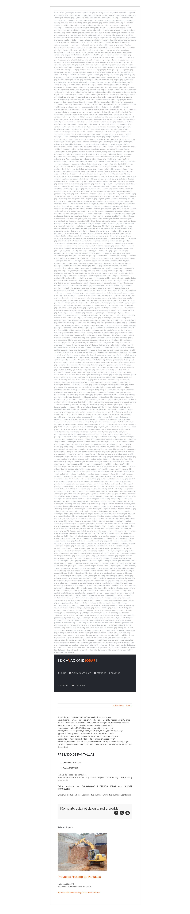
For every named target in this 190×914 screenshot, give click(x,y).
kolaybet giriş (108, 568)
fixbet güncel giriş (113, 70)
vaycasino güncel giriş (116, 65)
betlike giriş (67, 397)
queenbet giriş (85, 613)
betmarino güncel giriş (96, 87)
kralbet (61, 13)
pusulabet (97, 67)
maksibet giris (99, 209)
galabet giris (106, 268)
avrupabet (127, 154)
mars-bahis (108, 625)
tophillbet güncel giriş (126, 199)
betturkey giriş (129, 75)
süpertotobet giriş (104, 206)
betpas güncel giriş (61, 62)
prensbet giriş (112, 434)
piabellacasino (80, 593)
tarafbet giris (95, 94)
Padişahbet (58, 409)
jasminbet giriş (82, 419)
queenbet (130, 568)
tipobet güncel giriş (124, 127)
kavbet (63, 102)
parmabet (79, 204)
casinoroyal (98, 263)
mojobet (83, 427)
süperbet (103, 50)
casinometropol (70, 122)
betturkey (80, 122)
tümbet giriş (76, 127)
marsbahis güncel (60, 38)
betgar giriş (67, 320)
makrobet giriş (59, 77)
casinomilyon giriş (75, 528)
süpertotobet (93, 124)
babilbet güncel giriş (71, 25)
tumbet (82, 209)
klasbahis (102, 409)
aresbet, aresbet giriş (89, 424)
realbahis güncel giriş (61, 129)
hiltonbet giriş (112, 444)
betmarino (106, 33)
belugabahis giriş (64, 340)
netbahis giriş (93, 161)
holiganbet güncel (112, 137)
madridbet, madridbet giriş (83, 67)
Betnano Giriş (59, 496)
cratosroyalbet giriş (109, 40)
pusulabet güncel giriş (90, 107)
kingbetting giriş (116, 536)
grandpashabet (75, 85)
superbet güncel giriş (92, 305)
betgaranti (103, 65)
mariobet (57, 117)
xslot (113, 92)
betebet (132, 139)
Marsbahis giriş (59, 417)
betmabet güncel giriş (62, 620)
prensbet (90, 132)
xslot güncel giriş (83, 221)
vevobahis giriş (82, 278)
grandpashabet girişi (77, 179)
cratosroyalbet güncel (122, 114)
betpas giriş (89, 189)
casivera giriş (102, 469)
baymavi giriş (86, 625)
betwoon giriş (114, 256)
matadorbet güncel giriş (74, 293)
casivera (117, 402)
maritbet (107, 382)
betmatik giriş (127, 82)
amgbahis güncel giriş (121, 38)
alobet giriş (74, 42)
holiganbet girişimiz (112, 20)
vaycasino (97, 15)
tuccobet (108, 598)
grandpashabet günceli (62, 618)
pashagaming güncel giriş (121, 516)
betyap (83, 70)
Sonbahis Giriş (111, 328)
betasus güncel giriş (127, 161)
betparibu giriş (116, 310)
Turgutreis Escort (110, 330)
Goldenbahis (81, 75)
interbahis (115, 161)
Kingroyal (65, 206)
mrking (115, 62)
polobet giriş (98, 543)
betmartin (86, 216)
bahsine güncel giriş (74, 318)
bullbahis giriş (83, 350)
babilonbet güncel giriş (114, 595)
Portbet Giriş (122, 605)
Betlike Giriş (112, 409)
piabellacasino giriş (95, 35)
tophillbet (130, 152)
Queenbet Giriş (114, 107)
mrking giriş (94, 28)
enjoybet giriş (107, 184)
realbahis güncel (72, 77)
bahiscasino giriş (69, 419)
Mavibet (126, 144)
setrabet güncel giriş (123, 241)
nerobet (86, 28)
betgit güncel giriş (129, 355)
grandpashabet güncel (120, 637)
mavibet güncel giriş (75, 600)
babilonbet (129, 486)
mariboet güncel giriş (72, 109)
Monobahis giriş (72, 585)
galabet (78, 52)
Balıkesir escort (109, 630)
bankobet (104, 94)
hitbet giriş (89, 18)
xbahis (87, 94)
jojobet (122, 109)
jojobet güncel (71, 474)
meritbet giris (120, 23)
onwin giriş (68, 67)
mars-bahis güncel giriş (66, 226)
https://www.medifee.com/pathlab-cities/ (101, 181)
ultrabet (101, 52)
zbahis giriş (70, 92)
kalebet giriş (127, 191)
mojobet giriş (76, 618)
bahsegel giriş (94, 231)
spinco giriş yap (75, 561)
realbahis (119, 92)
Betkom (74, 40)
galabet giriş (123, 139)
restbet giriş (119, 15)
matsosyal (85, 325)
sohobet (129, 62)
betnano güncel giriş (114, 405)
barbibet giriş (119, 457)
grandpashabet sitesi (65, 603)
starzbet (121, 45)
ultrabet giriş (127, 142)
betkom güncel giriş (74, 243)
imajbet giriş (69, 52)
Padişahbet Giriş (64, 166)
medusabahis (59, 52)
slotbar (79, 28)
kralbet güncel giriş (124, 124)
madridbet (132, 290)
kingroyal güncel (122, 47)
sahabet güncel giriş (103, 92)
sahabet (87, 40)
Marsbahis (124, 223)
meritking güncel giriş (83, 23)
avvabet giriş (131, 109)
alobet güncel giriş (99, 159)
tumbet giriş (120, 238)
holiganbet (114, 13)
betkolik (82, 102)
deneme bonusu (94, 47)
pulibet (70, 236)
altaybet (63, 174)
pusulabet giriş (63, 35)
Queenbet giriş (59, 152)
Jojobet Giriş (95, 528)
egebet (90, 75)
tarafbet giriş (58, 216)
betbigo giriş (105, 499)
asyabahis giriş (73, 271)
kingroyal (119, 102)
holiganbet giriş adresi (118, 345)
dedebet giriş (78, 144)
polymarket (111, 447)
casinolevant (63, 184)
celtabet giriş (120, 57)
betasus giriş (77, 320)
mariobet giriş (59, 55)
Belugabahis (64, 643)
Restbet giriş (68, 506)
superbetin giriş (66, 70)
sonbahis (115, 352)
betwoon (66, 303)
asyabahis (70, 637)
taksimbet (97, 18)
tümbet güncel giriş (101, 119)
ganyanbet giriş (113, 50)
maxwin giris (62, 271)
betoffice (57, 206)
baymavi (69, 246)
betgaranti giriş (105, 82)
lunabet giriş (88, 20)
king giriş (81, 360)
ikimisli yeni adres (79, 647)
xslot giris (90, 298)
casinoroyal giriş (96, 142)
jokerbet (100, 169)
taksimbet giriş (63, 429)
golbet (62, 474)
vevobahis (74, 112)
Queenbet (79, 20)
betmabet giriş (113, 67)
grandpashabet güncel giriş (64, 194)
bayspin (71, 652)
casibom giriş (63, 15)
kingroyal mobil (119, 625)
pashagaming (59, 109)
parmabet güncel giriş (87, 253)
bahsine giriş (124, 94)
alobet (84, 52)
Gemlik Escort (80, 541)
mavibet (122, 62)
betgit (100, 114)
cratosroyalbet (76, 129)
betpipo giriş (58, 531)
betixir (109, 55)
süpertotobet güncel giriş (125, 466)
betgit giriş (127, 236)
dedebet (92, 60)
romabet (78, 13)
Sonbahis (129, 397)
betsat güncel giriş (94, 164)
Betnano (57, 318)
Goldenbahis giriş (124, 166)
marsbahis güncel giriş (94, 233)
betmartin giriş (59, 246)
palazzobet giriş (100, 280)
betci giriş (73, 256)
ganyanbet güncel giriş (86, 524)
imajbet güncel (76, 55)
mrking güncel (107, 412)
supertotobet (121, 28)
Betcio (70, 38)
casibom (112, 28)
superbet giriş (101, 236)
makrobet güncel (83, 628)
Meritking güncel (99, 55)
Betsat (97, 129)
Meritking (66, 171)
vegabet (61, 595)
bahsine (133, 67)
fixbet (56, 13)
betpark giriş (98, 75)
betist (67, 233)
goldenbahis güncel (104, 355)
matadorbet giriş (60, 65)
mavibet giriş (106, 176)
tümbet (101, 518)
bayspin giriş (131, 506)
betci (68, 501)
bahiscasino (125, 137)
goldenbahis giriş (89, 13)
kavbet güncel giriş (76, 184)
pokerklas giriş (125, 233)
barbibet (67, 134)
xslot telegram (115, 174)
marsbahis (122, 13)
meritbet (57, 147)
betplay (104, 90)
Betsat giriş (104, 238)
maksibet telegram (109, 422)
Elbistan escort (77, 273)
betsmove (105, 605)
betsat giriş (106, 18)
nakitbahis (130, 20)
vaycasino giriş (109, 35)
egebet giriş (121, 449)
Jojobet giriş (122, 181)
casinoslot (119, 504)
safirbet (126, 159)
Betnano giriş (98, 42)
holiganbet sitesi (81, 92)
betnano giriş (120, 171)
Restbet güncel (59, 613)
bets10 (102, 196)
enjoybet (57, 176)
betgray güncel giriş (91, 357)
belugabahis (74, 427)
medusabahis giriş (105, 251)
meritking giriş (60, 107)
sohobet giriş (58, 392)
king (55, 20)
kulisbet (93, 171)
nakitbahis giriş (72, 82)
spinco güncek (98, 243)
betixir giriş (123, 514)
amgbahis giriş (124, 149)
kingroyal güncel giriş (118, 347)
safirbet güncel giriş (97, 387)
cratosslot (57, 209)
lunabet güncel (118, 194)
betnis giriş (110, 372)
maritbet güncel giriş (72, 504)
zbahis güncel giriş (61, 23)
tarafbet (89, 42)
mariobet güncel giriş (91, 38)
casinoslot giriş (59, 159)
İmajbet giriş (87, 55)
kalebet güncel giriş (88, 553)
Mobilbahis (123, 442)
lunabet (100, 85)
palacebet (98, 395)
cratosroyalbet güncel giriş (119, 25)
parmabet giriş (92, 72)
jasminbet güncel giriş (85, 531)
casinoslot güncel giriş (116, 97)
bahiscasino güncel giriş (63, 114)
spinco (132, 94)
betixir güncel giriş (79, 568)
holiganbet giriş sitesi (85, 280)
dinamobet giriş (113, 223)
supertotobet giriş (77, 382)
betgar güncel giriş (85, 97)
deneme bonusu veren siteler (125, 90)
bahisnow (98, 189)
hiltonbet (99, 335)
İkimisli (114, 395)
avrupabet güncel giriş (78, 164)
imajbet (103, 77)
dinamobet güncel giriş (96, 452)
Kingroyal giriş (117, 248)
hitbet (125, 325)
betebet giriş (76, 340)
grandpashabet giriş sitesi (96, 526)
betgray (76, 70)
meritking (129, 60)
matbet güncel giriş (85, 15)
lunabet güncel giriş (61, 85)
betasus (108, 52)
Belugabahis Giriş (104, 248)
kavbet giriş (78, 80)
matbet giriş (78, 38)
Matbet (60, 94)
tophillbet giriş (96, 33)
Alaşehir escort (116, 593)
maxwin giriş (62, 20)
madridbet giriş (75, 35)
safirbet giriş (94, 486)
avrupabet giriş (125, 55)
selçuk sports (93, 50)
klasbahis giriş (63, 365)
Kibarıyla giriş (125, 382)
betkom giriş (129, 201)
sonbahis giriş (112, 149)
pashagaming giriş (84, 211)
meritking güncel (102, 13)
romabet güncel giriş (122, 42)
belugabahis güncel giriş (113, 357)
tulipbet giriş (94, 82)
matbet (71, 23)
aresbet (101, 211)
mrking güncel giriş (87, 62)
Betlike (56, 461)
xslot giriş (82, 263)
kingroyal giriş (108, 30)
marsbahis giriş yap (125, 330)
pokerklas (102, 300)
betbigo (116, 541)
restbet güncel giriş (94, 647)
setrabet (72, 20)
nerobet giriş (124, 50)
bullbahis (85, 142)
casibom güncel (81, 154)
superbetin (65, 347)
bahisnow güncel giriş (69, 350)
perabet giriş (110, 196)
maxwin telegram (116, 144)
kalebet (82, 42)
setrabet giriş (58, 28)
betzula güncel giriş (120, 87)
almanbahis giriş (109, 449)
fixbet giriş (69, 80)
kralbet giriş (116, 18)
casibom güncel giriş (61, 57)
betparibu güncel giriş (79, 47)
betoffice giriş (89, 290)
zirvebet (117, 30)
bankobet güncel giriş (79, 248)
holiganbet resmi (78, 199)
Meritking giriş (92, 251)
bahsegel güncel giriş (94, 449)
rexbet (115, 189)
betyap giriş (64, 395)
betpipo (117, 169)
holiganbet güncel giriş (106, 102)
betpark (89, 112)
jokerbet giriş (86, 127)
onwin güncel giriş (114, 231)
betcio (84, 35)
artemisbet (58, 204)
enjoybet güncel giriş (104, 194)
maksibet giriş (59, 228)
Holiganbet (95, 556)
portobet (103, 154)
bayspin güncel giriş (126, 273)
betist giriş (69, 228)
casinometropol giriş (61, 219)
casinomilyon (101, 293)
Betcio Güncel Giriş (96, 57)
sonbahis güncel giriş (89, 595)
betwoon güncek (125, 558)
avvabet (67, 283)
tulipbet (118, 323)
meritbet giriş (65, 186)
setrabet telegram (60, 104)
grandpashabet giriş (62, 112)
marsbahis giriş (130, 15)
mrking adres (58, 471)
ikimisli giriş (59, 18)
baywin (80, 310)
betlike (63, 236)
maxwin (78, 107)
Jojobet (94, 216)
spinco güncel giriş (109, 60)
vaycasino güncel (70, 124)
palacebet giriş (85, 159)
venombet (57, 164)
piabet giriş (74, 157)
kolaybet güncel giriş (95, 109)
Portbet (121, 189)
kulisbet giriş (104, 124)
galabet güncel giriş (89, 85)
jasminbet (127, 206)
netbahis (89, 313)
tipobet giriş (130, 315)
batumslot (85, 45)
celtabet (85, 114)
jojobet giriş (70, 13)
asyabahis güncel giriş (103, 62)
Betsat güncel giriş (128, 30)
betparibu (57, 367)
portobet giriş (97, 23)
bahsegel (107, 610)
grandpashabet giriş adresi (93, 283)
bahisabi (97, 80)
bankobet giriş (127, 618)
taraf (86, 144)
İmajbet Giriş (89, 382)
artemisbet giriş (109, 100)
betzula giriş (120, 35)
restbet (82, 25)
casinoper (118, 142)
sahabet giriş (75, 30)
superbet (105, 273)
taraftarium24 (74, 62)
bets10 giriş (125, 174)
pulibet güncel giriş (106, 397)
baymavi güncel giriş (75, 469)
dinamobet (85, 171)
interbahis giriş (68, 189)
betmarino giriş (94, 77)
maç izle (82, 112)
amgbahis (106, 509)
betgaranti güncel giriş (70, 405)
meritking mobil (73, 489)
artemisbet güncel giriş (79, 60)
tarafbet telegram (108, 377)
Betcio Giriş (104, 144)
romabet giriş (69, 18)
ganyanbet (58, 157)
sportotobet (71, 174)
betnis (76, 650)
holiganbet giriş (126, 52)
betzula (56, 102)
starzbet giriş (97, 219)
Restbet (112, 23)
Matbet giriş (99, 20)
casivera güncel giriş (114, 280)
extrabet (57, 380)
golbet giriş (73, 15)
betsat (83, 30)
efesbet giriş (58, 47)
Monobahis (107, 395)
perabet (116, 55)
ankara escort (98, 330)
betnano (66, 30)
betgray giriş (122, 40)
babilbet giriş (124, 85)
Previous (119, 705)
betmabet (103, 556)
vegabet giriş (69, 546)
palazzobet (96, 506)
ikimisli (78, 142)
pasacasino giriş (86, 635)
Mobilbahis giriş (108, 226)
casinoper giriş (96, 258)
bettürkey (68, 370)
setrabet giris (58, 122)
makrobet (70, 241)
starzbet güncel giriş (77, 206)
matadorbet (124, 104)
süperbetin (106, 221)
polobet (117, 424)
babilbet (91, 92)
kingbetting (58, 506)
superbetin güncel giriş (99, 117)
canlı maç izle (79, 100)
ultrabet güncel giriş (62, 42)
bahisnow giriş (59, 87)
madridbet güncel (60, 635)
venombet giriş (85, 268)
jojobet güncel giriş (99, 407)
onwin (111, 15)
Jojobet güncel (109, 573)
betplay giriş (118, 80)
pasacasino (124, 276)
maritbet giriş (58, 233)
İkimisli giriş (59, 494)
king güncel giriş (69, 161)
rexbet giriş (127, 231)
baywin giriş (101, 139)
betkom (119, 191)
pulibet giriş (104, 107)
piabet (81, 40)
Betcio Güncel (90, 100)
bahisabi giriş (121, 152)
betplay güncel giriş (61, 139)
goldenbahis (128, 102)
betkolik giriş (94, 144)
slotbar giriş (95, 437)
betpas (60, 40)
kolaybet (58, 179)
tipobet (122, 20)
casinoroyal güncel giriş (99, 45)
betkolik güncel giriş (84, 377)
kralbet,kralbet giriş (61, 256)
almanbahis (58, 189)
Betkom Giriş (109, 243)
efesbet (105, 15)
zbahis (83, 132)
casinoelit (130, 390)
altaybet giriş (129, 211)
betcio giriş (106, 112)
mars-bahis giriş (70, 94)
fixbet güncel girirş (83, 556)
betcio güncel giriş (93, 25)
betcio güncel (63, 221)
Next (128, 705)
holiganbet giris (116, 499)
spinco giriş (79, 189)
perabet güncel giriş (119, 581)
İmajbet (116, 219)
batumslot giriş (107, 80)
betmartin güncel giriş (62, 97)
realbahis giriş (63, 313)
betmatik (108, 87)
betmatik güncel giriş (87, 137)
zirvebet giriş (64, 75)
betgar (76, 268)
